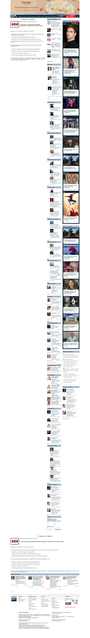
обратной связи (22, 60)
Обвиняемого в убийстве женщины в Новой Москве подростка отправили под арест (71, 370)
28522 (60, 39)
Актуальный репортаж (53, 219)
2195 (75, 134)
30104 (60, 51)
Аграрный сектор (52, 365)
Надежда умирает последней (55, 299)
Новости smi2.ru (50, 61)
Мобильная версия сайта (70, 607)
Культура (38, 16)
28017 (60, 34)
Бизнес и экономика (31, 16)
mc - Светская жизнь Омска (59, 14)
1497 (58, 304)
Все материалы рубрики (51, 362)
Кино (64, 192)
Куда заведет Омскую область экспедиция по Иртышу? (71, 577)
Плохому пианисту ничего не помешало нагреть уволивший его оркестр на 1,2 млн (56, 308)
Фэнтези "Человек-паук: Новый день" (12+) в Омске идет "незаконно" (70, 218)
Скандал (65, 57)
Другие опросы (49, 529)
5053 (74, 409)
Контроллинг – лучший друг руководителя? (55, 50)
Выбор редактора (15, 574)
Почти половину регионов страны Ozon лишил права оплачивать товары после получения (71, 131)
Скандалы (50, 296)
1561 (75, 114)
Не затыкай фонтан (55, 418)
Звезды (65, 97)
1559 (58, 435)
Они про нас (53, 598)
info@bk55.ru (57, 617)
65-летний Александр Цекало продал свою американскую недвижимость (55, 433)
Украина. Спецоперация (53, 133)
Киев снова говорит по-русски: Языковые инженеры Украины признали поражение (70, 381)
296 (58, 416)
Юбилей (65, 78)
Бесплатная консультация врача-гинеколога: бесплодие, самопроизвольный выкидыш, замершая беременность (56, 24)
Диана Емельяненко (55, 385)
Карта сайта (20, 601)
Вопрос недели (51, 283)
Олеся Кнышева (54, 376)
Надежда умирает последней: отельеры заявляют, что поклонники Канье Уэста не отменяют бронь (70, 72)
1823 (60, 47)
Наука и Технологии (32, 606)
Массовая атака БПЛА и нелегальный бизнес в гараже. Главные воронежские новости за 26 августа (71, 356)
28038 (60, 29)
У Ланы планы (51, 102)
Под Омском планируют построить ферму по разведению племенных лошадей (56, 369)
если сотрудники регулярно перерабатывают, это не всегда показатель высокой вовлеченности (55, 381)
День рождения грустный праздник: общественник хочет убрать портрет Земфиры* (70, 92)
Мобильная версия (62, 16)
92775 (60, 589)
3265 (58, 389)
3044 (58, 293)
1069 (58, 360)
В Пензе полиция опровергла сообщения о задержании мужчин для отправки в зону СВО (70, 376)
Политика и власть (22, 16)
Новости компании (32, 609)
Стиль (30, 607)
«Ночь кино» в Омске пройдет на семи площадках (70, 150)
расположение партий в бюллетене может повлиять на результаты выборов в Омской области (55, 394)
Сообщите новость (72, 16)
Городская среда (52, 241)
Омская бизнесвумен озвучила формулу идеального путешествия (70, 186)
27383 (60, 26)
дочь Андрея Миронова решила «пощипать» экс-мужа (56, 316)
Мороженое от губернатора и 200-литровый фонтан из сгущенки (55, 341)
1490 (75, 152)
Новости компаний (52, 19)
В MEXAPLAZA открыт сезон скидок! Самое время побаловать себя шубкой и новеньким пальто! (56, 45)
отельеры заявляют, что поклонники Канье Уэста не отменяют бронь (56, 302)
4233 (58, 514)
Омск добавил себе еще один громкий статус (55, 403)
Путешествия (66, 172)
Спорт (42, 16)
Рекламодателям (21, 599)
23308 (60, 57)
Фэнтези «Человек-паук (56, 424)
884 (58, 345)
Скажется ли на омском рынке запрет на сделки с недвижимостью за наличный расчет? (38, 578)
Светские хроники (52, 484)
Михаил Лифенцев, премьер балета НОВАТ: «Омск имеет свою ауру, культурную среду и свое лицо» (70, 51)
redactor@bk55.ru (57, 613)
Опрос (52, 599)
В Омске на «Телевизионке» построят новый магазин (55, 327)
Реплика (50, 64)
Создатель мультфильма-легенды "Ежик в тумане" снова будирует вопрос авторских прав (55, 511)
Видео (42, 602)
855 (75, 170)
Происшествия (48, 16)
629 (58, 337)
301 (75, 95)
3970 (58, 384)
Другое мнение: (50, 526)
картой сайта (23, 55)
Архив (49, 98)
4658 (58, 400)
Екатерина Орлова (55, 397)
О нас (19, 598)
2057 (75, 189)
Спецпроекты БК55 (52, 445)
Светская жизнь (67, 21)
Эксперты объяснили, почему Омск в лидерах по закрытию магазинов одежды (20, 578)
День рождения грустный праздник (55, 411)
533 (58, 329)
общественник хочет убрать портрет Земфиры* (55, 414)
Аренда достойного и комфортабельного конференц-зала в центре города (55, 56)
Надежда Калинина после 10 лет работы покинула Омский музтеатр (55, 504)
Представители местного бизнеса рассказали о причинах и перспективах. (21, 582)
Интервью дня (51, 187)
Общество (54, 16)
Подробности (51, 408)
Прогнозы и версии (52, 260)
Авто (42, 598)
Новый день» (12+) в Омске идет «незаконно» (55, 426)
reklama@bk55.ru (57, 620)
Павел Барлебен (54, 401)
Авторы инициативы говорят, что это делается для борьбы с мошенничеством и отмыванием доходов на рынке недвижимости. (38, 583)
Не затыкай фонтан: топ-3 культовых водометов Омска (70, 168)
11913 (58, 404)
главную (19, 53)
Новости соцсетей (67, 226)
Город (64, 154)
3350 (58, 396)
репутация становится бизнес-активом (55, 399)
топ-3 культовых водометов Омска (54, 421)
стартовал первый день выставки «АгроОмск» (56, 344)
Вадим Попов (54, 390)
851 (58, 422)
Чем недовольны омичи (54, 159)
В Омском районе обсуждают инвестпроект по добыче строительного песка (55, 357)
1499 (75, 75)
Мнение (64, 23)
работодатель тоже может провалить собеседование (55, 387)
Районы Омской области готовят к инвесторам (55, 577)
